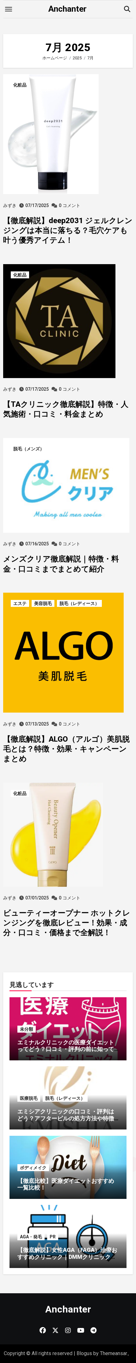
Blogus (84, 1353)
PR (53, 1236)
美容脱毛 (43, 603)
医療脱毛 (29, 1098)
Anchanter (67, 9)
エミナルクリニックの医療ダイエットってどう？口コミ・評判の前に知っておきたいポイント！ (65, 1049)
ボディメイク (33, 1167)
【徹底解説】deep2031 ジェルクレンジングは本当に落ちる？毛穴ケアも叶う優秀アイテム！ (68, 230)
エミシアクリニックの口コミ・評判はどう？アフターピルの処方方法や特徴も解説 (65, 1118)
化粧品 (20, 84)
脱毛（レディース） (79, 603)
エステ (20, 603)
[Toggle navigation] (8, 9)
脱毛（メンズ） (28, 448)
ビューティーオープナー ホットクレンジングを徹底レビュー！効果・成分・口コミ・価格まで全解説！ (66, 923)
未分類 (26, 1029)
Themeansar (113, 1353)
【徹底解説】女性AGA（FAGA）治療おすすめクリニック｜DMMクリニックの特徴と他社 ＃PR (67, 1257)
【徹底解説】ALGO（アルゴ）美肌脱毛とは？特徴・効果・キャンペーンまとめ (66, 749)
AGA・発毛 (31, 1236)
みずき (9, 205)
